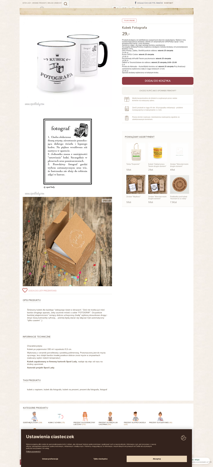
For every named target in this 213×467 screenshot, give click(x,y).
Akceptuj (157, 459)
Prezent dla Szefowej (160, 422)
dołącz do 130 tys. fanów (150, 3)
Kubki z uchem (56, 422)
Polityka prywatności (33, 451)
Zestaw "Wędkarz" (133, 197)
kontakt (168, 3)
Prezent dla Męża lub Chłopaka (108, 423)
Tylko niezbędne (100, 459)
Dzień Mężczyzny (32, 422)
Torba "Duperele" (133, 164)
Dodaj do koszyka (158, 81)
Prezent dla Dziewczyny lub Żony (84, 423)
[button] (65, 4)
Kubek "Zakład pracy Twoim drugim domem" (157, 165)
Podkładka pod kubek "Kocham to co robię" (178, 198)
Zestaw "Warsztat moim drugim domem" (179, 165)
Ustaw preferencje (50, 459)
